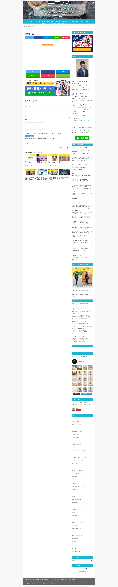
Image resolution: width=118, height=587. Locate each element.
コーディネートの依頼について (79, 466)
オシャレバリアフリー (77, 434)
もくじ (36, 21)
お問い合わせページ (45, 579)
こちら (83, 259)
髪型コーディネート (77, 551)
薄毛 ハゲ (75, 525)
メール (26, 124)
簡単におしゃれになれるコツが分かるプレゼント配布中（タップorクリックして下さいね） (59, 23)
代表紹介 (86, 21)
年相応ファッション (77, 509)
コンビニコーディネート (78, 476)
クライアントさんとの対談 (78, 450)
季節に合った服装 (76, 505)
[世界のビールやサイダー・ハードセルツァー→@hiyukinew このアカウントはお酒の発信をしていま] (74, 367)
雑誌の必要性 (75, 538)
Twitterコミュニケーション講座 (77, 21)
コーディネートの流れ (77, 470)
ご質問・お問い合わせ (66, 21)
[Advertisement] (47, 57)
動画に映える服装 (76, 499)
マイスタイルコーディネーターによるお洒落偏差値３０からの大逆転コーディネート (46, 583)
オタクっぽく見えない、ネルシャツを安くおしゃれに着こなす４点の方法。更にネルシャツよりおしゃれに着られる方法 (82, 340)
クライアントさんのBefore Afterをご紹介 (80, 323)
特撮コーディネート (77, 522)
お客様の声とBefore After (55, 21)
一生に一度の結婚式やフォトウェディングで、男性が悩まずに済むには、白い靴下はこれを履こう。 (82, 331)
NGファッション (76, 424)
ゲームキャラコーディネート (79, 457)
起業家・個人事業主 (77, 535)
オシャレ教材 (75, 437)
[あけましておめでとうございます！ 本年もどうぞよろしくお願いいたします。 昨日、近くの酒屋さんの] (74, 373)
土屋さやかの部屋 (82, 568)
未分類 (74, 515)
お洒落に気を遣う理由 (77, 444)
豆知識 (74, 531)
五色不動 (74, 489)
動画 (73, 496)
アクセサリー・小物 (77, 431)
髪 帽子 (75, 548)
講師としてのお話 (76, 528)
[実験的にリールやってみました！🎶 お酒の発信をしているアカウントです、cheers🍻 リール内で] (79, 367)
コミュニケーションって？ (78, 473)
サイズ (74, 479)
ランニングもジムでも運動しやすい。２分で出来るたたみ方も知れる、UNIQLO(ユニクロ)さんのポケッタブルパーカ (82, 320)
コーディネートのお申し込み (44, 21)
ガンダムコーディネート (78, 447)
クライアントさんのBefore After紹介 (80, 453)
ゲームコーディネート (77, 460)
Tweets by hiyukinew (76, 348)
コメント (27, 106)
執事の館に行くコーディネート (79, 502)
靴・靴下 (74, 541)
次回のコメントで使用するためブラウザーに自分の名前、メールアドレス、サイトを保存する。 (44, 133)
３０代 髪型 (75, 418)
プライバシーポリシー (55, 579)
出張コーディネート (77, 492)
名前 (26, 119)
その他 (74, 483)
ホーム (31, 21)
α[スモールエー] (82, 571)
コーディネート (76, 463)
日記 (73, 512)
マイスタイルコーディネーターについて (81, 486)
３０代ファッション (77, 421)
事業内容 (38, 579)
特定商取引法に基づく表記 (65, 579)
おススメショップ (76, 440)
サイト (26, 128)
